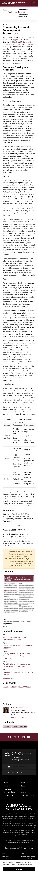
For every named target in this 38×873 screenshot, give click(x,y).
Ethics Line (5, 856)
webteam (12, 566)
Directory (24, 792)
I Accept (19, 869)
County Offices (9, 792)
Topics (6, 786)
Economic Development (20, 726)
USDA (22, 853)
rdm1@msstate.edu (18, 717)
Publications (12, 12)
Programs (7, 789)
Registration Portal (27, 795)
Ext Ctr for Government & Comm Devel (17, 687)
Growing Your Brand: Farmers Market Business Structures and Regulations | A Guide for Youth (17, 655)
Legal (3, 853)
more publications (9, 678)
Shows (23, 789)
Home (5, 10)
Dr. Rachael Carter (18, 708)
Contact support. (27, 848)
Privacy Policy (17, 865)
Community (7, 726)
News (23, 786)
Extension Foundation (28, 856)
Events (23, 783)
